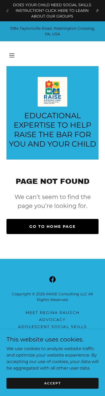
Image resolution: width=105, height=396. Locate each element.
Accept (52, 383)
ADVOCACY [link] (52, 319)
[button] (11, 55)
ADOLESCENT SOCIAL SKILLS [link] (52, 326)
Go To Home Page (52, 226)
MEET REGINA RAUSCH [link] (52, 312)
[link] (52, 92)
